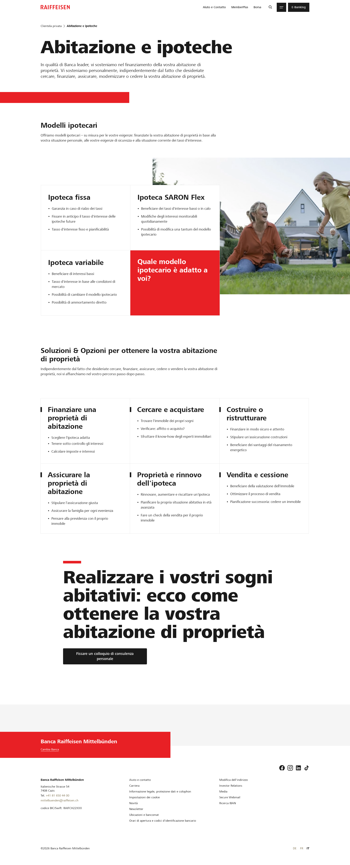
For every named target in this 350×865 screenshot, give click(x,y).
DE (294, 848)
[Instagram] (290, 768)
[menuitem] (214, 7)
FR (301, 848)
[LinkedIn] (298, 768)
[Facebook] (282, 768)
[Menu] (281, 7)
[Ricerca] (270, 7)
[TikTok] (306, 768)
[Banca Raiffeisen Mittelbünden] (55, 7)
